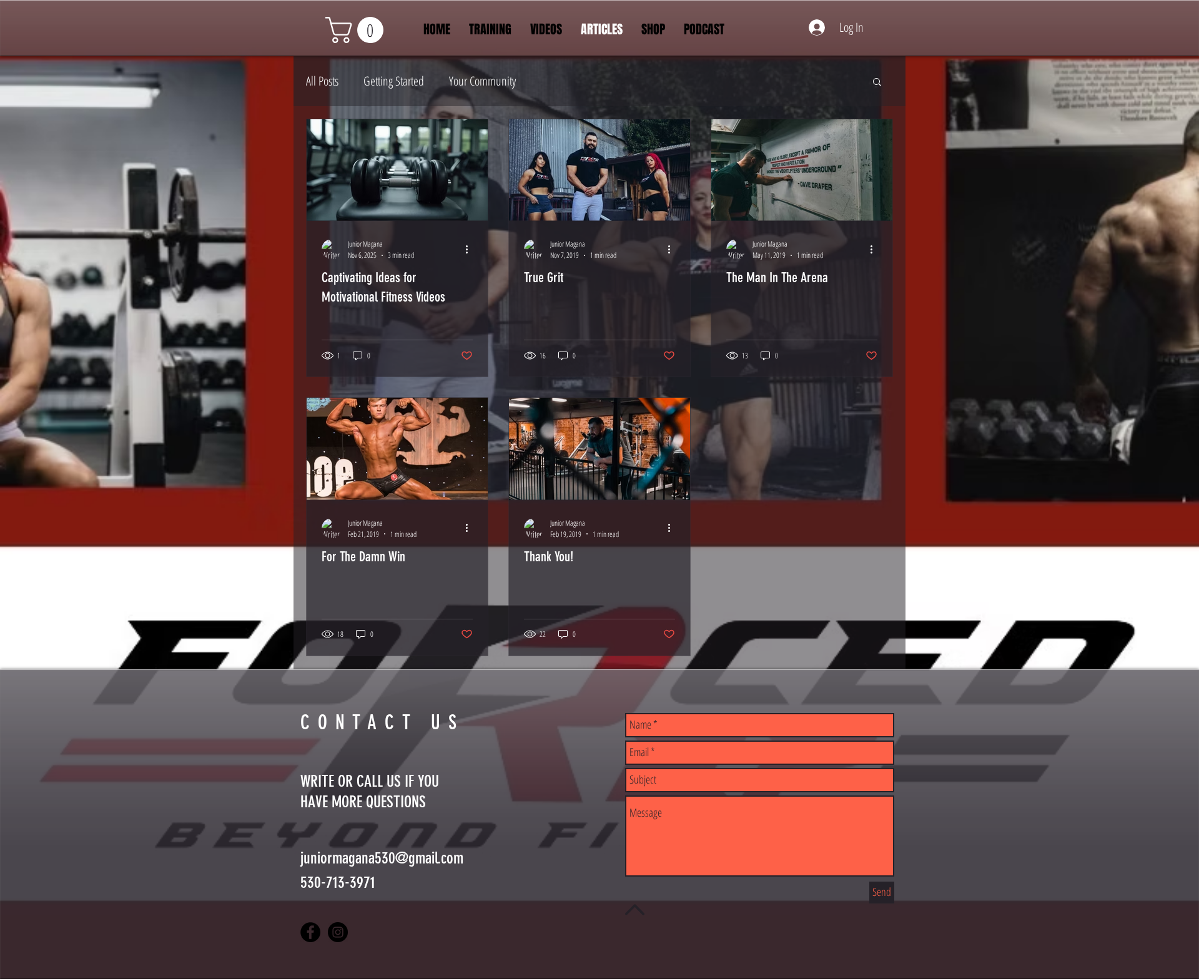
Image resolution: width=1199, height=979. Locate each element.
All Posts (322, 80)
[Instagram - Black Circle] (338, 932)
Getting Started (393, 80)
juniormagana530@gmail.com (381, 858)
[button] (357, 30)
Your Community (482, 80)
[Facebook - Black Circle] (310, 932)
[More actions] (470, 249)
